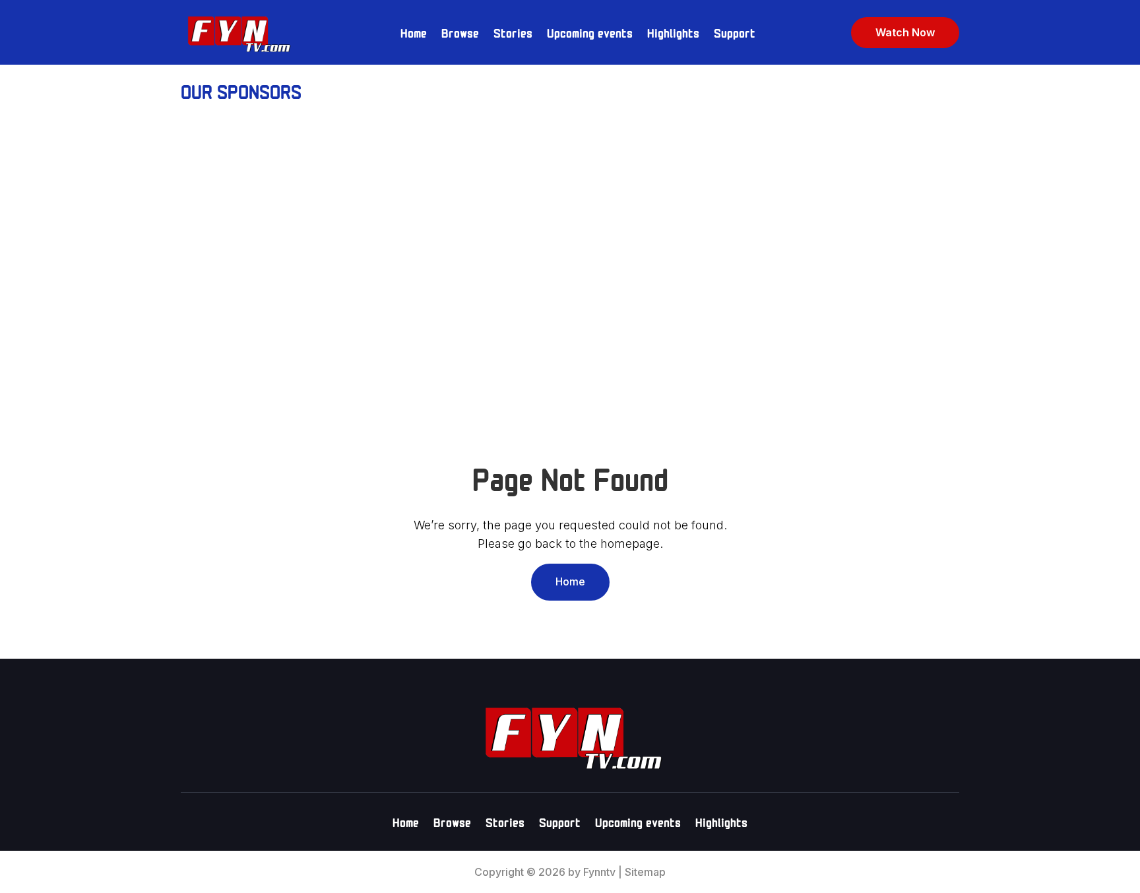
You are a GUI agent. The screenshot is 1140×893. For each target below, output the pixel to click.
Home (413, 32)
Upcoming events (590, 32)
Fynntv (599, 871)
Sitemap (645, 871)
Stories (512, 32)
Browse (460, 32)
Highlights (673, 32)
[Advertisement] (570, 223)
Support (734, 32)
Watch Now (905, 32)
